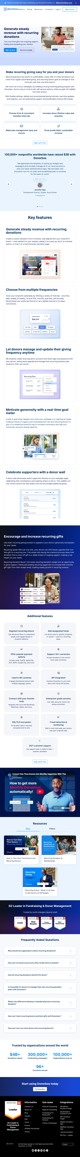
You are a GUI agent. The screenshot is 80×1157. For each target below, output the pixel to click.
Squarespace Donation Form (65, 1113)
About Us (28, 1110)
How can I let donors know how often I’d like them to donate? (33, 963)
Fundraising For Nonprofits (48, 1114)
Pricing (29, 9)
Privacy (27, 1125)
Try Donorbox (40, 1089)
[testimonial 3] (40, 206)
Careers (27, 1116)
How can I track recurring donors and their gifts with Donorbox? (34, 1016)
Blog (26, 1113)
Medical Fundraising (49, 1110)
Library (27, 1132)
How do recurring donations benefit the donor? (27, 975)
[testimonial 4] (42, 206)
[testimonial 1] (37, 206)
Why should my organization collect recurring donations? (32, 951)
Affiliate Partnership (32, 1128)
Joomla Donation (66, 1132)
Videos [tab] (52, 829)
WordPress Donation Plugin (66, 1107)
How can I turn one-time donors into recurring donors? (31, 1028)
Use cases (47, 1102)
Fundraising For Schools (48, 1119)
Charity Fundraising (49, 1123)
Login (57, 9)
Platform (21, 9)
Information (31, 1102)
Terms (27, 1122)
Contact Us (29, 1106)
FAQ (26, 1119)
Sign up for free (40, 143)
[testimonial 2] (39, 206)
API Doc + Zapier (66, 1135)
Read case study (40, 179)
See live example (26, 50)
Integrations (66, 1102)
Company (48, 9)
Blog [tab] (28, 829)
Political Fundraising (49, 1106)
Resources (38, 9)
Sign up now (69, 9)
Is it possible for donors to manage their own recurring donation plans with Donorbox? (34, 988)
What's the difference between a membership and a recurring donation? (34, 1003)
